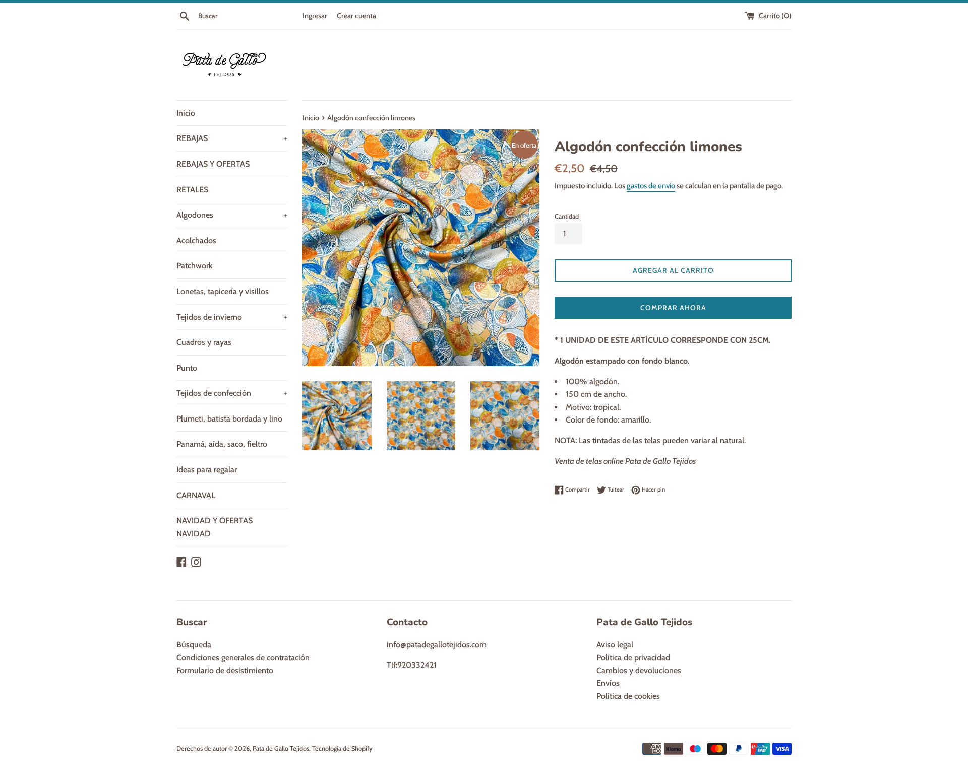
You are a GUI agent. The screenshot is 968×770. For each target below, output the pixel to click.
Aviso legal (614, 644)
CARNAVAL (195, 495)
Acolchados (196, 240)
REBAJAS (231, 138)
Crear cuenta (356, 15)
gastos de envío (651, 185)
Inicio (185, 113)
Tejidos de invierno (231, 317)
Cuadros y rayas (203, 342)
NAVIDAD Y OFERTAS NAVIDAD (214, 527)
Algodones (231, 215)
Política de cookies (628, 696)
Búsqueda (193, 644)
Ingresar (314, 15)
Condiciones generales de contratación (243, 657)
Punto (186, 368)
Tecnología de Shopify (342, 748)
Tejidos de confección (231, 393)
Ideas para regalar (206, 469)
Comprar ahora (673, 307)
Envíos (608, 683)
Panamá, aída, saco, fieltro (221, 444)
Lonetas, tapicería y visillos (222, 291)
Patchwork (194, 265)
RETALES (192, 189)
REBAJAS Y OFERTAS (213, 164)
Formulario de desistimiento (224, 670)
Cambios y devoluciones (638, 670)
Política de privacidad (633, 657)
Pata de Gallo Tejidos (281, 748)
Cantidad (567, 216)
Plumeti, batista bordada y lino (229, 419)
